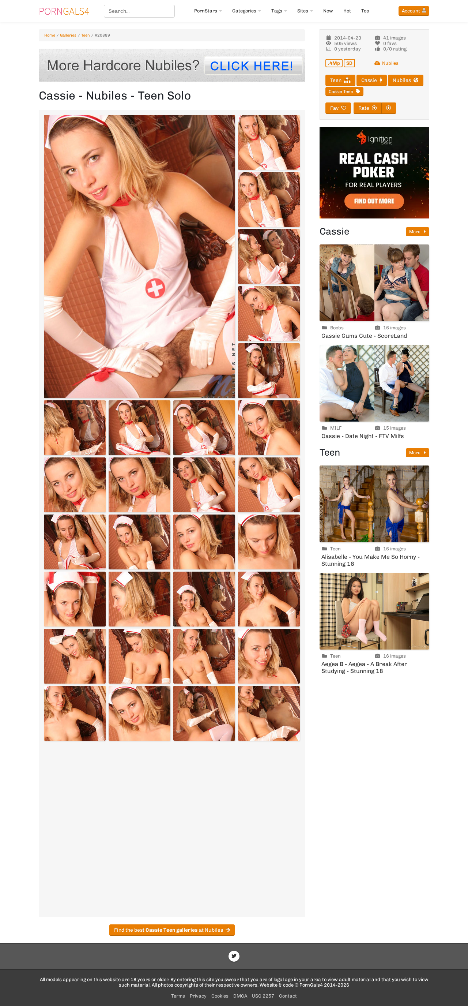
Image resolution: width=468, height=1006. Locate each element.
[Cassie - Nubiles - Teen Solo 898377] (75, 599)
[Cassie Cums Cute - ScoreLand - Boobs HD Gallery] (374, 282)
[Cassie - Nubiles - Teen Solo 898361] (269, 199)
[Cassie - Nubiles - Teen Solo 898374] (139, 542)
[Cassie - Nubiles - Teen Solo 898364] (269, 370)
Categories (244, 11)
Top (365, 11)
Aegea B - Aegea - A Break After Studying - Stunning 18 (364, 667)
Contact (288, 996)
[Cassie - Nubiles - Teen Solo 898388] (269, 713)
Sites (302, 11)
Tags (276, 11)
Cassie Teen (341, 91)
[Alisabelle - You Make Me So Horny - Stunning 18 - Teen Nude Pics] (374, 503)
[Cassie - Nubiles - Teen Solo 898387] (204, 713)
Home (49, 35)
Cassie (369, 80)
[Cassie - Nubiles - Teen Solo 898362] (269, 256)
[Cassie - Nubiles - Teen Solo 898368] (269, 427)
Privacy (198, 996)
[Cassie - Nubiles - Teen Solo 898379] (204, 599)
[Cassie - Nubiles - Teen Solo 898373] (75, 542)
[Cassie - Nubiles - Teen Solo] (139, 256)
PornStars (205, 11)
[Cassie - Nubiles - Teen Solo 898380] (269, 599)
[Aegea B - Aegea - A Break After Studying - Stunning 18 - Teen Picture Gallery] (374, 611)
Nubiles (390, 63)
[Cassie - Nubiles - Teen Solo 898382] (139, 656)
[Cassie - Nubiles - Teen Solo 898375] (204, 542)
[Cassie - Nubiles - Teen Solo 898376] (269, 542)
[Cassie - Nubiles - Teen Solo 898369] (75, 484)
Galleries (68, 35)
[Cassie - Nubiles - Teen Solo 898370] (139, 484)
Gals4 (64, 11)
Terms (178, 996)
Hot (347, 11)
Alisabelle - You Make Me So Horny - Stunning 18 (370, 560)
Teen (85, 35)
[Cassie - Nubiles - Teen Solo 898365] (75, 427)
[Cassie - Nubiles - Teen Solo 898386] (139, 713)
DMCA (240, 996)
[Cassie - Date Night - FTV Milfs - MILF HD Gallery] (374, 383)
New (328, 11)
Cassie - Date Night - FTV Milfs (362, 436)
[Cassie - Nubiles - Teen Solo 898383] (204, 656)
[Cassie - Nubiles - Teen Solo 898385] (75, 713)
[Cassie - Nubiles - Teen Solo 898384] (269, 656)
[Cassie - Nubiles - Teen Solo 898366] (139, 427)
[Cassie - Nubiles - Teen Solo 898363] (269, 313)
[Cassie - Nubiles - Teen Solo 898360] (269, 142)
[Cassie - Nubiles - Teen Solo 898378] (139, 599)
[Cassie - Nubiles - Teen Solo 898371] (204, 484)
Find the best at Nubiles (168, 930)
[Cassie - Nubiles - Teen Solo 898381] (75, 656)
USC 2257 (263, 996)
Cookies (220, 996)
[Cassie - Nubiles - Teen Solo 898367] (204, 427)
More (415, 231)
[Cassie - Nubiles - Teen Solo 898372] (269, 484)
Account (411, 11)
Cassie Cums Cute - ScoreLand (364, 335)
